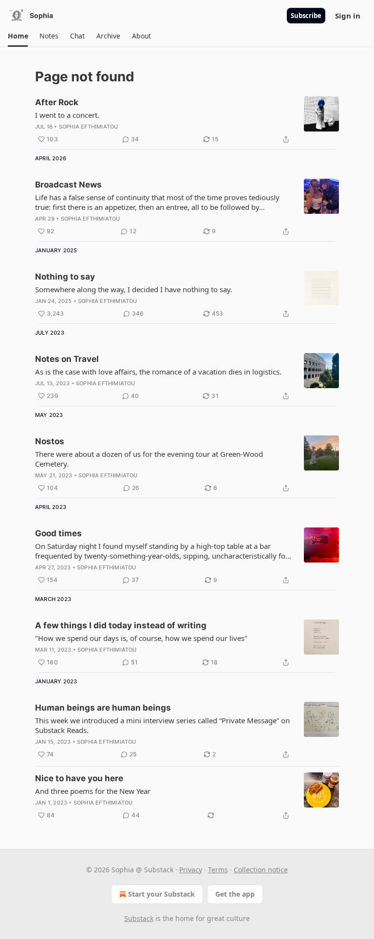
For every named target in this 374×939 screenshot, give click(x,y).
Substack (138, 918)
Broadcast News (68, 184)
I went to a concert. (67, 115)
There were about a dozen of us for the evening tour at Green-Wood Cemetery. (149, 459)
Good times (58, 533)
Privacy (190, 869)
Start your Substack (161, 894)
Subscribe (306, 15)
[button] (18, 36)
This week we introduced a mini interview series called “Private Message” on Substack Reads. (162, 725)
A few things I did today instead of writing (120, 625)
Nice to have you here (79, 778)
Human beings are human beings (103, 708)
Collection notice (261, 869)
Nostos (49, 441)
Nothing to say (65, 277)
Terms (218, 869)
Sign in (347, 15)
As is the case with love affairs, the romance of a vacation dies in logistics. (158, 371)
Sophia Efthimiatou (88, 126)
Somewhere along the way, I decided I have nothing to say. (133, 289)
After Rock (56, 102)
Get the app (235, 894)
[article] (187, 120)
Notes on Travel (67, 359)
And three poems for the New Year (92, 791)
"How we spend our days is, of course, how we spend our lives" (141, 638)
